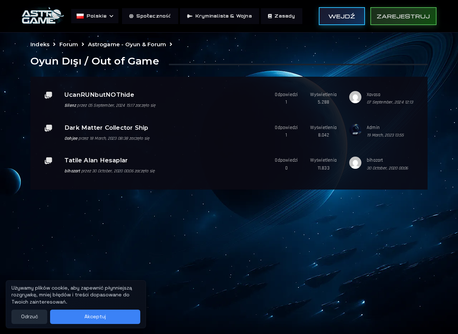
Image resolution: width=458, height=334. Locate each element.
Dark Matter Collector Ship (106, 127)
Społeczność (153, 16)
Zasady (284, 16)
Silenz (70, 105)
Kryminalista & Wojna (223, 16)
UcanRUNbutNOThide (99, 94)
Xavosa (373, 94)
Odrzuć (29, 316)
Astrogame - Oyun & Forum (127, 44)
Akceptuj (95, 316)
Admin (373, 127)
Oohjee (70, 138)
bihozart (72, 171)
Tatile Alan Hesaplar (96, 160)
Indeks (39, 44)
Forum (68, 44)
